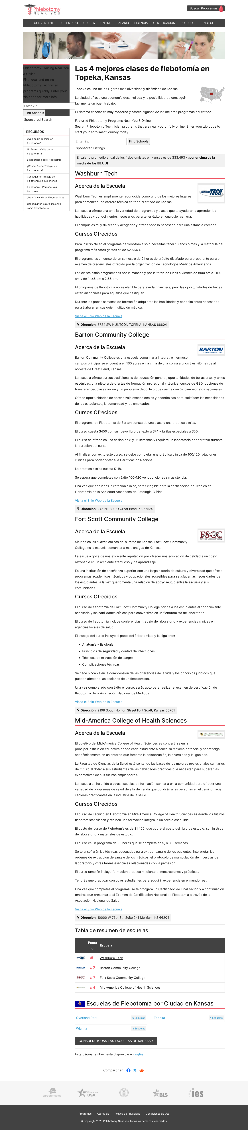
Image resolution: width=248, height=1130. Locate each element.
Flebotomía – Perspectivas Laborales (42, 189)
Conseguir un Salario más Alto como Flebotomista (44, 205)
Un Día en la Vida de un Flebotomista (40, 151)
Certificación (164, 23)
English (208, 23)
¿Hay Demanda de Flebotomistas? (46, 197)
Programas (85, 1113)
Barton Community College (120, 968)
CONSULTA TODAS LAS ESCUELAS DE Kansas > (116, 1041)
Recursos (188, 23)
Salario (123, 23)
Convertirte (44, 23)
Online (105, 23)
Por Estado (69, 23)
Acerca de (103, 1113)
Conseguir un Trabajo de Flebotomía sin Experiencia (42, 178)
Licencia (141, 23)
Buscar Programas (203, 8)
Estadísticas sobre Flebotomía (44, 159)
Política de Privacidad (127, 1113)
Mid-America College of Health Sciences (130, 987)
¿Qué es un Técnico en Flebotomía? (40, 140)
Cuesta (89, 23)
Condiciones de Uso (157, 1113)
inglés (139, 1054)
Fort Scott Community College (122, 978)
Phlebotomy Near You (116, 1121)
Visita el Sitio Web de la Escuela (98, 316)
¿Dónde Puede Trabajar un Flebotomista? (42, 168)
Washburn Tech (111, 958)
